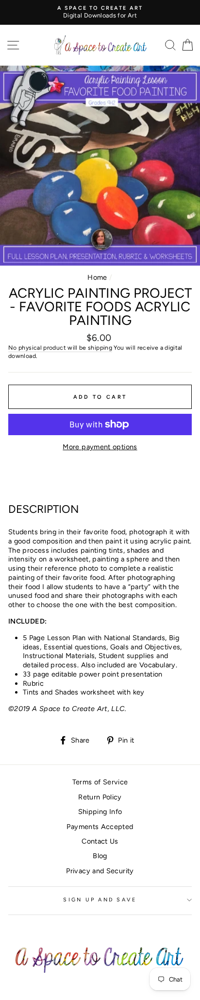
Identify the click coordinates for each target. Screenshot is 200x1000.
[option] (100, 12)
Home (97, 277)
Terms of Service (100, 782)
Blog (100, 855)
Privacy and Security (99, 870)
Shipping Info (100, 811)
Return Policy (100, 797)
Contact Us (100, 841)
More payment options (100, 446)
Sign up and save (99, 900)
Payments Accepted (100, 826)
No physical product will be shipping (60, 347)
